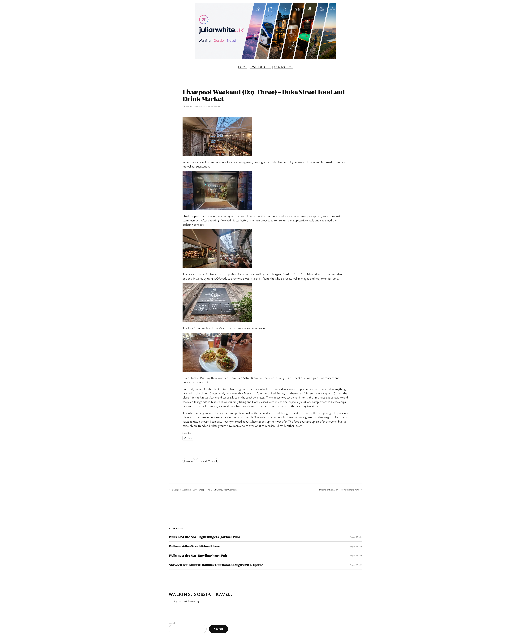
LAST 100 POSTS (260, 67)
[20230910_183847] (217, 321)
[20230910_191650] (217, 155)
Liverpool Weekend (213, 106)
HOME (242, 67)
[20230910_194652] (217, 209)
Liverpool (201, 106)
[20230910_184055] (217, 371)
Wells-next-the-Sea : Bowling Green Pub (198, 555)
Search (172, 622)
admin (193, 106)
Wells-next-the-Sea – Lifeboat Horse (194, 546)
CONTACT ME (283, 67)
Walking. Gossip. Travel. (200, 594)
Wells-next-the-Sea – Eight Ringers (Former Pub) (204, 537)
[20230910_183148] (217, 267)
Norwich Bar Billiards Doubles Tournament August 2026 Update (216, 565)
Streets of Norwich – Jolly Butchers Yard (339, 489)
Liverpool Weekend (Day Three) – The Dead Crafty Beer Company (205, 489)
